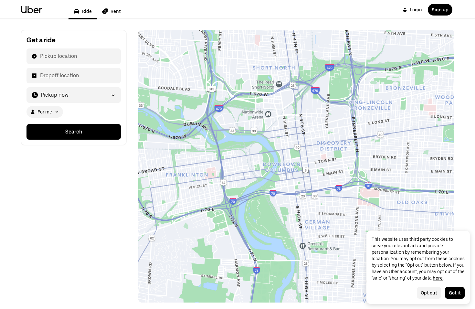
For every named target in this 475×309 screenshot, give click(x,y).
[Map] (296, 166)
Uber (31, 10)
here (438, 278)
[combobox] (39, 56)
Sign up (440, 9)
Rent (116, 11)
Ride (87, 11)
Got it (455, 292)
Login (416, 9)
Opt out (429, 292)
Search (73, 132)
